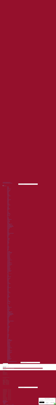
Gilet (7, 189)
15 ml (7, 245)
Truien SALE (8, 260)
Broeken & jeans (9, 199)
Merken (8, 207)
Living (7, 246)
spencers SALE (8, 268)
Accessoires (8, 315)
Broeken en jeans (9, 276)
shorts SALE (8, 267)
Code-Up (13, 404)
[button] (54, 398)
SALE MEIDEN (8, 262)
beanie (8, 229)
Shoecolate (8, 221)
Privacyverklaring (4, 400)
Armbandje (8, 228)
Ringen (8, 236)
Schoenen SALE (9, 271)
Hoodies (8, 200)
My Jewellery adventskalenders (10, 233)
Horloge (8, 231)
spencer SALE (8, 257)
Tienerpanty (8, 238)
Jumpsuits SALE (9, 254)
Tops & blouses (9, 283)
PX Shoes (8, 220)
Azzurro (8, 209)
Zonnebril (8, 239)
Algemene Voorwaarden (5, 401)
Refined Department (9, 219)
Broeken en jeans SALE (9, 252)
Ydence (8, 222)
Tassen (8, 325)
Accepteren (42, 402)
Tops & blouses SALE (9, 347)
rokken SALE (8, 354)
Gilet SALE (8, 341)
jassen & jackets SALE (9, 264)
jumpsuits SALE (9, 265)
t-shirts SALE (8, 357)
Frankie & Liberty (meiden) (10, 225)
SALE (7, 250)
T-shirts (8, 197)
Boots (8, 328)
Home (8, 186)
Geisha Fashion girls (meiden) (10, 226)
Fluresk (8, 212)
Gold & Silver (8, 213)
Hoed (7, 318)
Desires (8, 299)
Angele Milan (8, 208)
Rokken (8, 192)
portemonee (8, 234)
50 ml (7, 244)
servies (8, 248)
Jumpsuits (8, 191)
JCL (7, 216)
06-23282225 (4, 182)
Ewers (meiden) (9, 312)
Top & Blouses (8, 292)
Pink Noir (8, 218)
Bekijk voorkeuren (53, 402)
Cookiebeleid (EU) (4, 402)
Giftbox (8, 249)
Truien (8, 196)
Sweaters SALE (8, 258)
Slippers (8, 241)
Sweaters (8, 204)
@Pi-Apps (7, 404)
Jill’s (7, 302)
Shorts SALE (8, 344)
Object (8, 305)
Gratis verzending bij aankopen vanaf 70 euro (12, 361)
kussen (8, 247)
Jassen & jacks (8, 190)
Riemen (8, 235)
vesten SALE (8, 261)
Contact (8, 360)
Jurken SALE (8, 255)
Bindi (7, 210)
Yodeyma (8, 223)
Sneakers (8, 242)
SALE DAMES (8, 251)
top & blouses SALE (9, 270)
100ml (8, 331)
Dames (8, 187)
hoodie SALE (8, 263)
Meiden (8, 286)
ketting (8, 232)
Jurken (8, 279)
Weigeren (47, 402)
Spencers (8, 194)
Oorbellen (8, 321)
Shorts (8, 193)
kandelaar (8, 334)
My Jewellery (8, 215)
